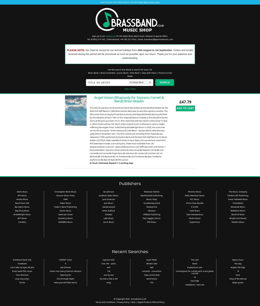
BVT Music (22, 218)
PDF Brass (151, 222)
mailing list (111, 36)
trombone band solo (22, 259)
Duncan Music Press (65, 195)
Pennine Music (195, 191)
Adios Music (22, 191)
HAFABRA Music (65, 222)
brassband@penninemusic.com (158, 39)
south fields (151, 259)
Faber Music (65, 203)
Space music (238, 259)
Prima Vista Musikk (194, 203)
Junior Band (122, 73)
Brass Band (93, 73)
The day (237, 263)
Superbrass (195, 222)
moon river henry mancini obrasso (65, 271)
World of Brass (238, 214)
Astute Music (22, 199)
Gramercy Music (65, 218)
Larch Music (108, 222)
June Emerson (108, 199)
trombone (22, 263)
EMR (66, 199)
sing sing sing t (22, 278)
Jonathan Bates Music (108, 195)
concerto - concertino (151, 271)
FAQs (133, 302)
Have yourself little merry (65, 282)
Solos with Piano (149, 73)
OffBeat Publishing (151, 214)
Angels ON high (238, 267)
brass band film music (22, 271)
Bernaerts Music (22, 207)
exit (108, 267)
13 (238, 271)
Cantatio (22, 222)
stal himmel (65, 267)
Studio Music (195, 218)
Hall (151, 267)
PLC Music (194, 199)
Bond (194, 263)
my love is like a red (109, 278)
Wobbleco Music (237, 210)
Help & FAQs (130, 89)
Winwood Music (238, 207)
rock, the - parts (108, 263)
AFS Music (22, 195)
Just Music (108, 203)
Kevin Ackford (108, 210)
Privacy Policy (123, 302)
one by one (109, 275)
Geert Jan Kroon (65, 214)
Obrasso (151, 210)
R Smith (194, 207)
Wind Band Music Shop (149, 2)
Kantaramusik (108, 207)
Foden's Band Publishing (65, 207)
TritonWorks (238, 203)
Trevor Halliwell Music (238, 199)
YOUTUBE (194, 281)
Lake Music (109, 218)
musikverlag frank (152, 203)
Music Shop (151, 199)
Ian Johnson (108, 191)
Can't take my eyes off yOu (22, 267)
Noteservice (151, 207)
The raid (195, 259)
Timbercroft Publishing (237, 195)
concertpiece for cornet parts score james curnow (195, 272)
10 (195, 277)
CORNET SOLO (65, 259)
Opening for (65, 275)
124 (108, 271)
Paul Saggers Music (152, 218)
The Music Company (238, 191)
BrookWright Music (22, 214)
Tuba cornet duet (152, 275)
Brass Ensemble (108, 73)
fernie (22, 282)
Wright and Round (238, 218)
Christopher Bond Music (65, 191)
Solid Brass (195, 210)
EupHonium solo (194, 267)
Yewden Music (237, 222)
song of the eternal (238, 278)
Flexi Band (134, 73)
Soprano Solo (109, 259)
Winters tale (151, 263)
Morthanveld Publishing (152, 195)
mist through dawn (65, 278)
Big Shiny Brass (22, 210)
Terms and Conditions (105, 302)
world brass (151, 278)
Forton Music (65, 210)
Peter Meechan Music (195, 195)
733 (151, 282)
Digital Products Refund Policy (150, 302)
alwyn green (237, 282)
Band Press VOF (22, 203)
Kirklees (108, 214)
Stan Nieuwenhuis (194, 214)
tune (238, 275)
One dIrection (22, 275)
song (108, 282)
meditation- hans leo (194, 284)
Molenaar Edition (152, 191)
